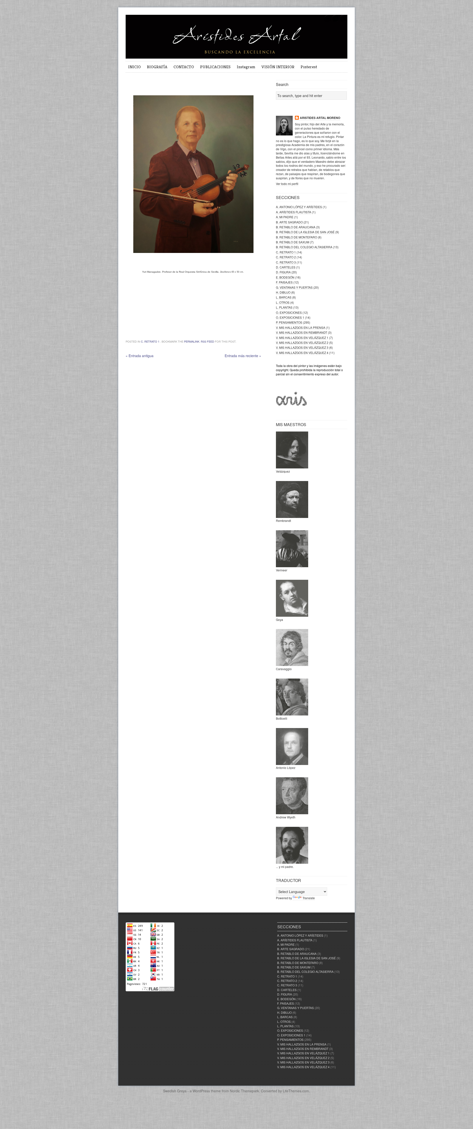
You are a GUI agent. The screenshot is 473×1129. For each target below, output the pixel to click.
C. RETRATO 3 (286, 262)
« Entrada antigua (139, 355)
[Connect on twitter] (328, 21)
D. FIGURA (283, 272)
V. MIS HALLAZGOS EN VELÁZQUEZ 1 (302, 337)
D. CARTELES (285, 267)
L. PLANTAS (284, 307)
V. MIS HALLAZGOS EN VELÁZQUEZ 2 (302, 342)
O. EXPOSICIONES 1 (290, 317)
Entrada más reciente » (243, 355)
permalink (191, 341)
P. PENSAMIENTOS (289, 322)
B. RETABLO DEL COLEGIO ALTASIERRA (304, 247)
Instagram (246, 66)
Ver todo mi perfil (287, 184)
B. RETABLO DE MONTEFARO (296, 237)
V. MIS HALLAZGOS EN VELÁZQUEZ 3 (302, 347)
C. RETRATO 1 (150, 341)
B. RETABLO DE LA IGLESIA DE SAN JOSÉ (305, 232)
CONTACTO (183, 66)
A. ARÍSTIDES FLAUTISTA (293, 212)
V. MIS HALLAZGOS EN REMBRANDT (301, 332)
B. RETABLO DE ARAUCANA (295, 227)
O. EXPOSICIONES (289, 312)
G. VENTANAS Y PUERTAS (294, 287)
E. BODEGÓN (285, 277)
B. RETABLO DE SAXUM (292, 242)
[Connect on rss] (343, 21)
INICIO (134, 66)
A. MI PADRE (284, 217)
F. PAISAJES (284, 282)
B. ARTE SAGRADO (289, 222)
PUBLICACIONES (215, 66)
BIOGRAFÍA (157, 66)
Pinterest (309, 66)
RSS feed (207, 341)
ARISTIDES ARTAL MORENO (320, 118)
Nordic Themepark (244, 1090)
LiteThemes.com (296, 1090)
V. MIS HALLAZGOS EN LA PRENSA (300, 327)
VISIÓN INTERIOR (277, 66)
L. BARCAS (283, 297)
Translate (309, 898)
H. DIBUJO (283, 292)
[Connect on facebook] (335, 21)
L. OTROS (282, 302)
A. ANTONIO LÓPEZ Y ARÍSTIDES (299, 207)
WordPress (201, 1090)
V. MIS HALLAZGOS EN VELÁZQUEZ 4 (302, 352)
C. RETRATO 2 (286, 257)
